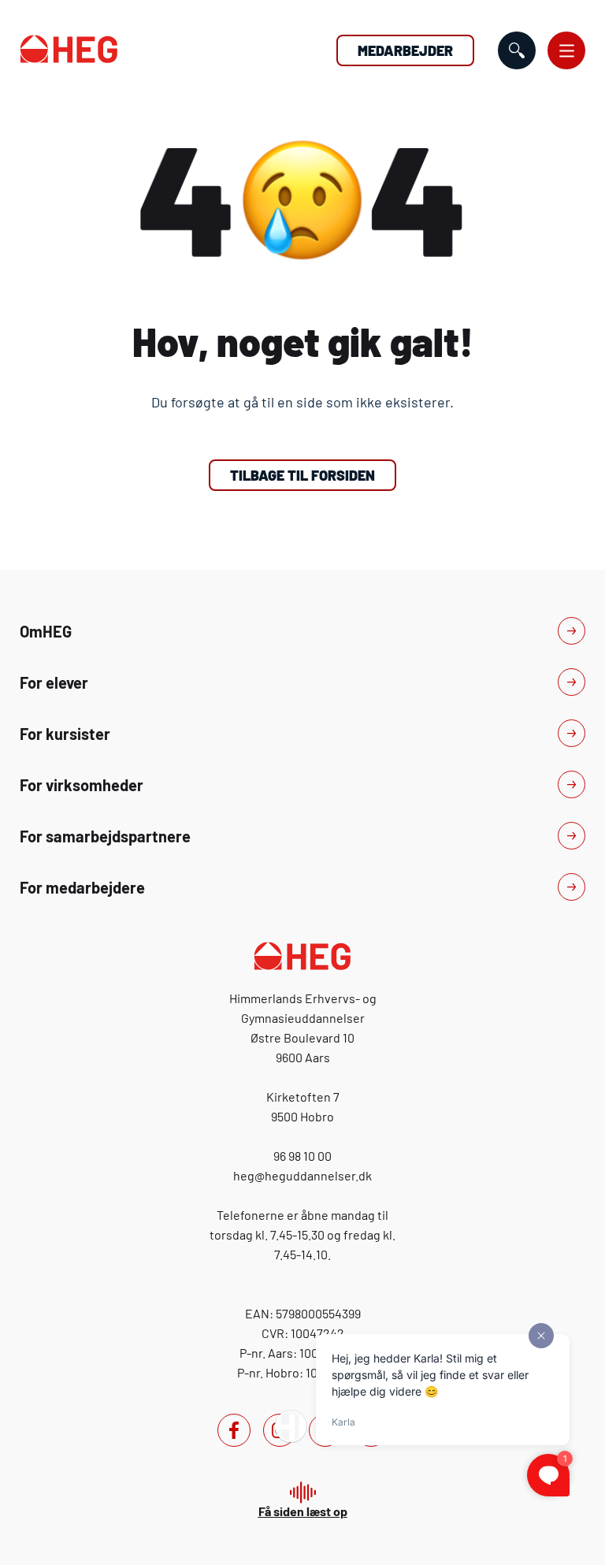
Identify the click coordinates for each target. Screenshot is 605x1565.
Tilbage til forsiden (302, 475)
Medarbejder (405, 50)
